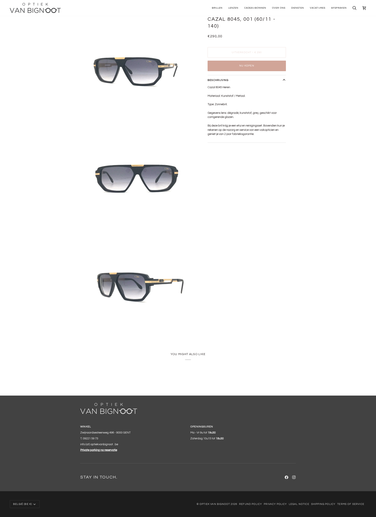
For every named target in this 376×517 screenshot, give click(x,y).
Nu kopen (246, 65)
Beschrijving (218, 80)
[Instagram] (294, 477)
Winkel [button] (85, 426)
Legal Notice (299, 504)
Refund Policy (250, 504)
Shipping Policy (323, 504)
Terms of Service (350, 504)
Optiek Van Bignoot (215, 504)
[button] (217, 8)
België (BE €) (22, 504)
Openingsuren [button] (201, 426)
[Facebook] (286, 477)
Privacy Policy (275, 504)
